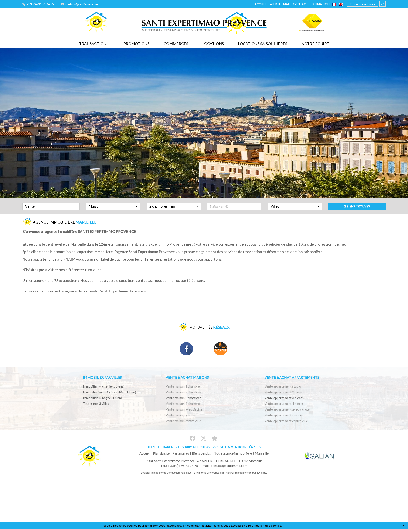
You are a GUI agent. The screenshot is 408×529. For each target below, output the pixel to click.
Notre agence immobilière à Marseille (241, 453)
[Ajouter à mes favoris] (214, 438)
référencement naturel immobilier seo (230, 472)
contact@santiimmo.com (81, 4)
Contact (300, 4)
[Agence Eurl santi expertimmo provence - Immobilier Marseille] (96, 22)
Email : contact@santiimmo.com (224, 465)
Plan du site (161, 453)
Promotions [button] (136, 43)
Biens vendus (201, 453)
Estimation (320, 4)
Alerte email (280, 4)
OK (382, 3)
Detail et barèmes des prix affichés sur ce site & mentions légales (204, 447)
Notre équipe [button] (315, 43)
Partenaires (180, 453)
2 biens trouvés (357, 206)
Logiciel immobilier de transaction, (161, 472)
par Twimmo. (259, 472)
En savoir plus (292, 525)
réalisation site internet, (194, 472)
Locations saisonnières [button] (262, 43)
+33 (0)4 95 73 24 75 (39, 4)
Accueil (261, 4)
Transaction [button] (93, 43)
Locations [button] (213, 43)
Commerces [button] (176, 43)
